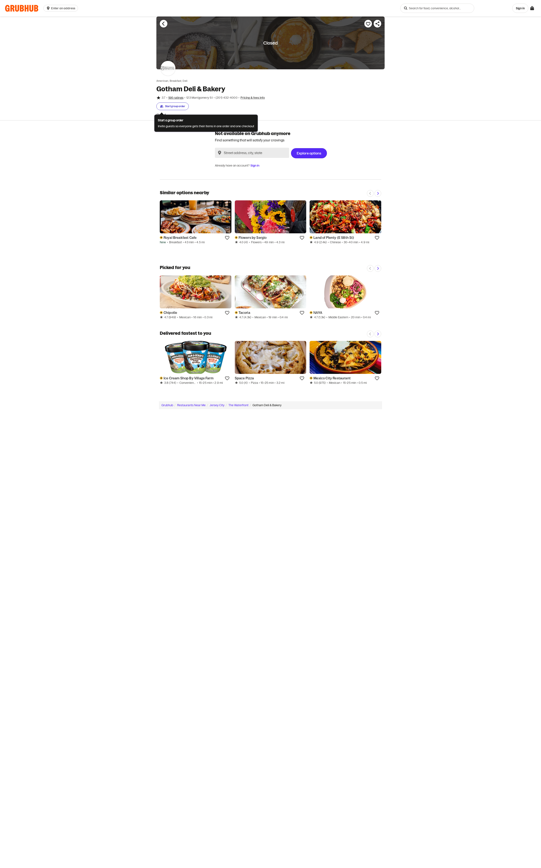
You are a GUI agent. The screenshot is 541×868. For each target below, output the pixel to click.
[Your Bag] (532, 8)
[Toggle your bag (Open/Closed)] (532, 8)
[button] (61, 8)
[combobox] (437, 8)
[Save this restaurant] (368, 23)
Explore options (309, 153)
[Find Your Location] (219, 152)
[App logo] (21, 8)
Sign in (254, 165)
